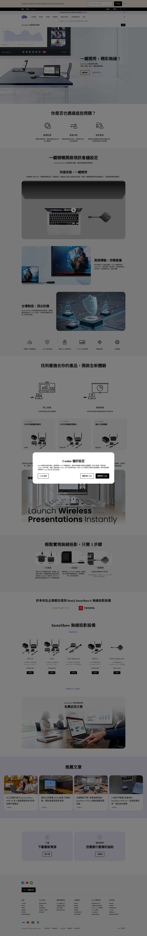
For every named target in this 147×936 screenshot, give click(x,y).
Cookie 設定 (43, 476)
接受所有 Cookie (102, 476)
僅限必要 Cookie (87, 476)
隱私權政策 (56, 469)
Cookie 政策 (47, 469)
